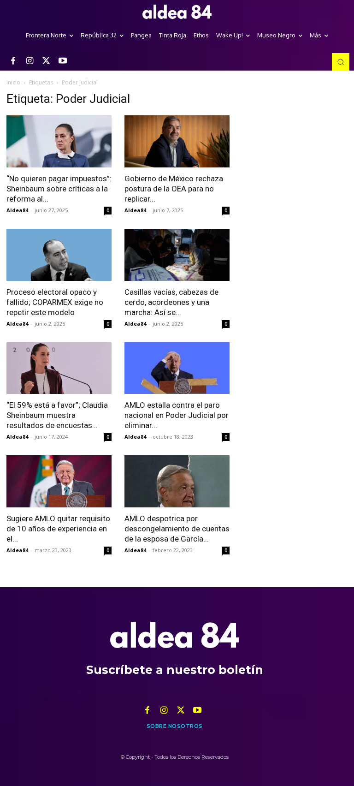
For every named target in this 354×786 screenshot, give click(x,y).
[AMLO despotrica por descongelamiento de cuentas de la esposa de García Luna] (177, 481)
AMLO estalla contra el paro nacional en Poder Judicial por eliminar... (176, 415)
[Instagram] (29, 61)
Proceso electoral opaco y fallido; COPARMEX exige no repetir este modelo (54, 302)
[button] (340, 62)
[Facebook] (13, 61)
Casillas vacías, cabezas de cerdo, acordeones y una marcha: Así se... (171, 302)
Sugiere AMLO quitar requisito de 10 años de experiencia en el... (58, 528)
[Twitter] (46, 61)
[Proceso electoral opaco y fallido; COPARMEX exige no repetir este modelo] (59, 255)
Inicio (13, 82)
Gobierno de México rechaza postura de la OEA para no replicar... (173, 188)
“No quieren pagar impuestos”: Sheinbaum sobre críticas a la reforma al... (59, 188)
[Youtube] (62, 61)
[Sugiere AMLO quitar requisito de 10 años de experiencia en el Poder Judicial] (59, 481)
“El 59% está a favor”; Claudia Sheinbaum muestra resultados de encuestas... (57, 415)
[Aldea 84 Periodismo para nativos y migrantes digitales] (177, 12)
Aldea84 (17, 210)
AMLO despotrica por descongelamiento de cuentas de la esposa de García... (177, 528)
